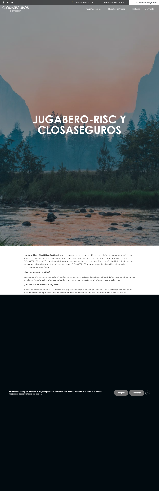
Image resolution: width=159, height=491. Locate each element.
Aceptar (121, 393)
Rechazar (137, 393)
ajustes (38, 394)
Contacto (149, 9)
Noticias (136, 9)
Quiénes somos (93, 9)
